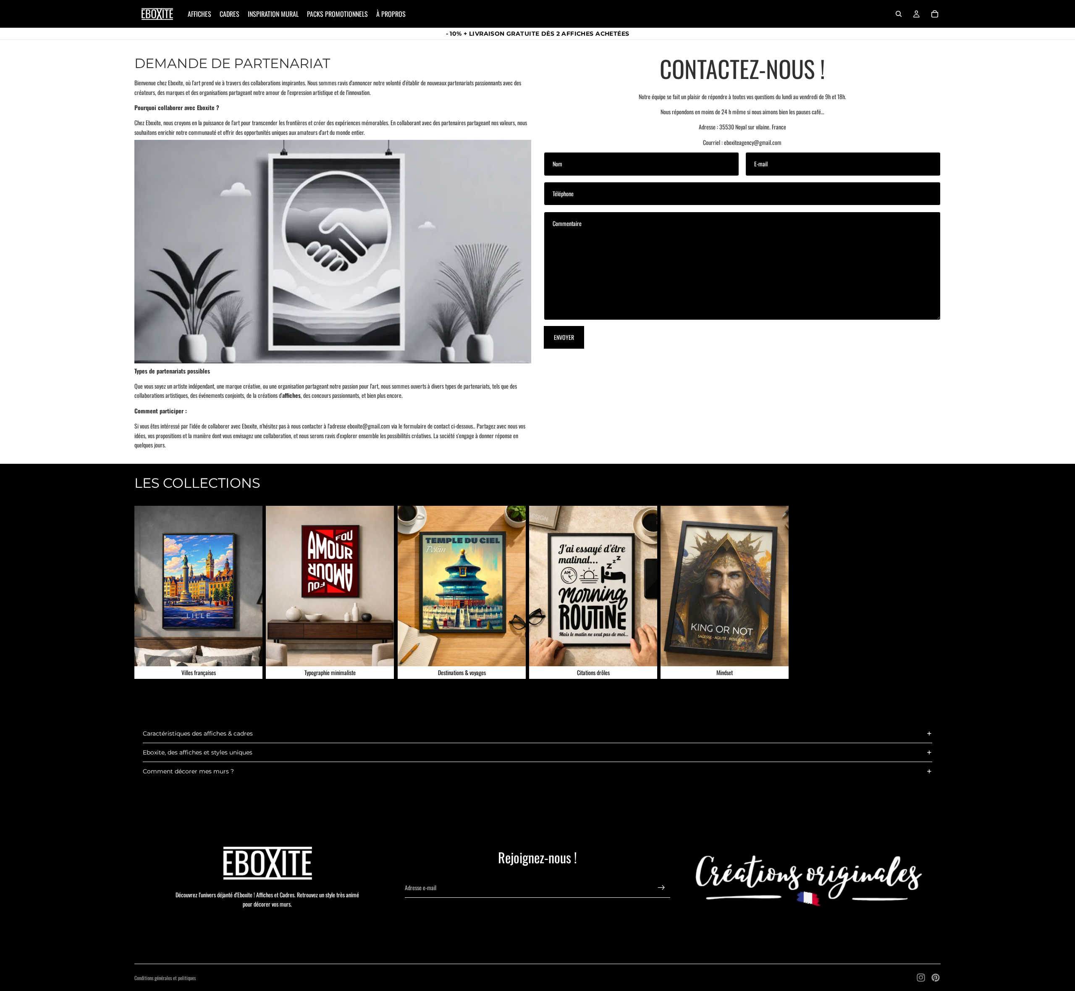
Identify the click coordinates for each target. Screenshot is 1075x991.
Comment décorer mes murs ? (188, 771)
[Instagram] (921, 978)
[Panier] (935, 14)
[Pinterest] (936, 978)
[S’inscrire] (661, 887)
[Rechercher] (898, 14)
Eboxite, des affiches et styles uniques (197, 752)
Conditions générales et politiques (165, 977)
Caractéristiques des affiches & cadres (198, 733)
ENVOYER (564, 337)
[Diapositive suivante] (931, 592)
